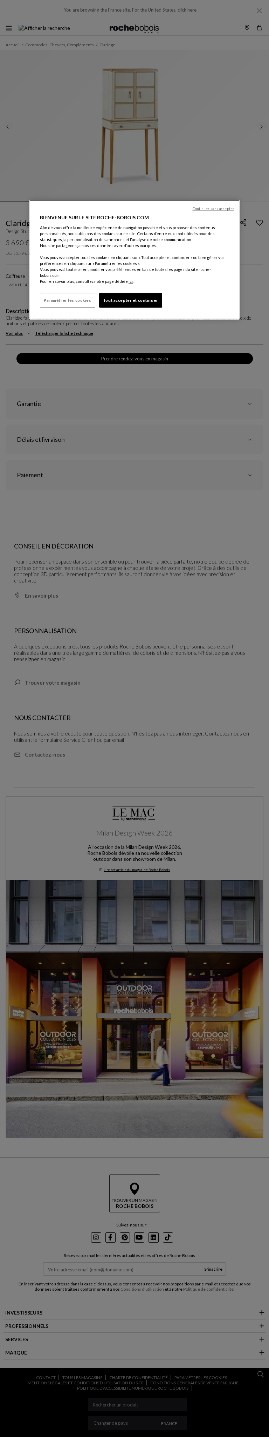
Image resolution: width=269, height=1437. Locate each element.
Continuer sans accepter (213, 209)
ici (131, 281)
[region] (134, 260)
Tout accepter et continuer (130, 300)
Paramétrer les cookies (67, 300)
